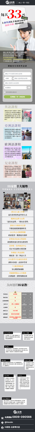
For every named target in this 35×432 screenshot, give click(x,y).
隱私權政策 (13, 92)
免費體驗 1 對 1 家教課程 (17, 97)
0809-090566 (22, 417)
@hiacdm (9, 422)
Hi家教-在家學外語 (12, 427)
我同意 (11, 92)
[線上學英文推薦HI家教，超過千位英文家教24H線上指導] (17, 412)
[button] (2, 31)
